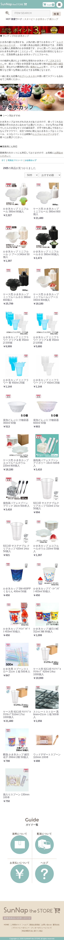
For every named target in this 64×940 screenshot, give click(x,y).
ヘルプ (25, 925)
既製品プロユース (15, 160)
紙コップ (53, 19)
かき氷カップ (42, 19)
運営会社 (56, 925)
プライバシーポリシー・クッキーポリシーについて (32, 928)
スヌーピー (29, 19)
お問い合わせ (46, 925)
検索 (56, 14)
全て (3, 160)
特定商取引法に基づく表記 (32, 931)
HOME (6, 925)
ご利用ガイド (16, 925)
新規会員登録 (35, 925)
